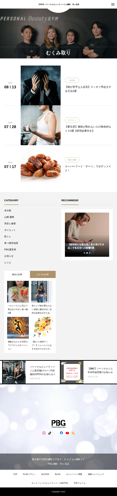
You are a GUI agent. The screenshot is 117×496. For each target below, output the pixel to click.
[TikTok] (50, 433)
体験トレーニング (96, 474)
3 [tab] (90, 253)
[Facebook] (61, 433)
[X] (55, 433)
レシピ (7, 262)
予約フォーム (80, 483)
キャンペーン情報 (74, 474)
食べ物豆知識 (11, 243)
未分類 (7, 210)
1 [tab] (84, 253)
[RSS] (73, 433)
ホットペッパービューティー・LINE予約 (50, 483)
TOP (15, 474)
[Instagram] (44, 433)
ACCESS (45, 474)
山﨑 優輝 (9, 217)
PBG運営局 (10, 249)
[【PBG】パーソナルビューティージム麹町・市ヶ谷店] (58, 424)
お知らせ (8, 256)
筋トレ (7, 236)
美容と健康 (10, 223)
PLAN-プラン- (29, 474)
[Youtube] (67, 433)
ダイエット (10, 230)
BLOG (57, 474)
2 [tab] (87, 253)
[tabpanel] (87, 235)
